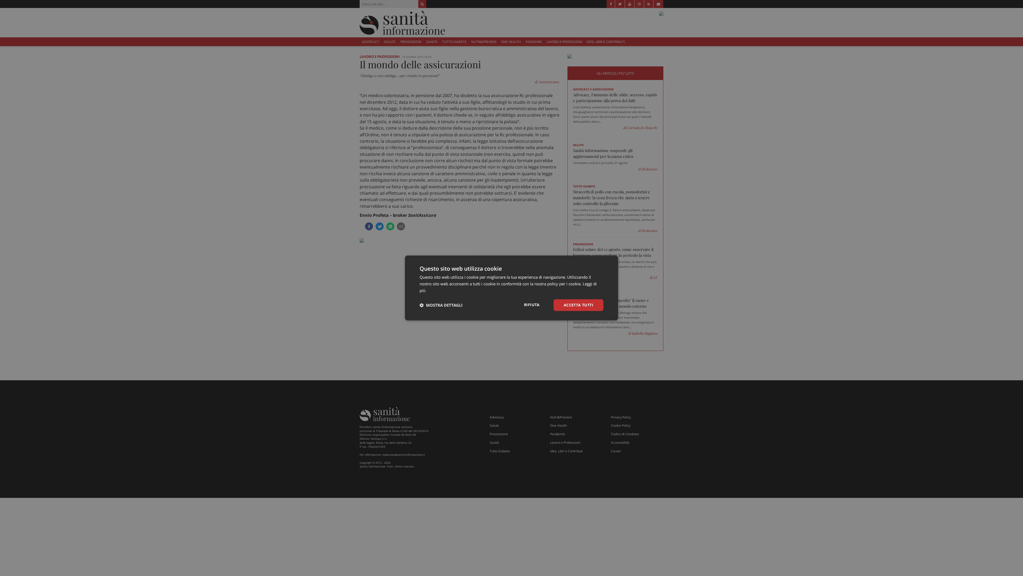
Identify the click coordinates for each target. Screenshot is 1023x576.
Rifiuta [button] (532, 304)
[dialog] (511, 287)
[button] (441, 305)
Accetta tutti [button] (578, 304)
